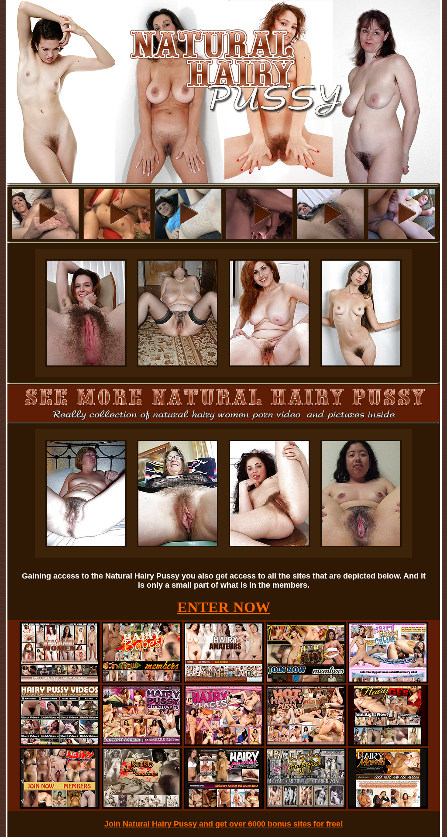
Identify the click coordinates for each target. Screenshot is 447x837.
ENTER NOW (223, 607)
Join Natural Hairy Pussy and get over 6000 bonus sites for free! (223, 824)
